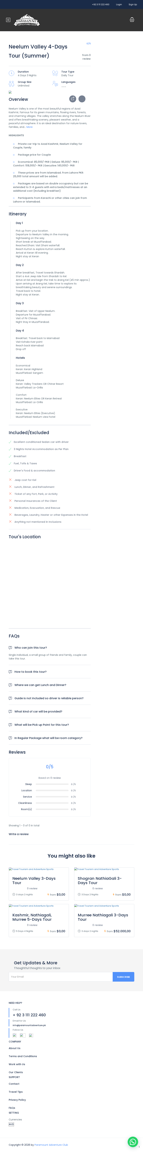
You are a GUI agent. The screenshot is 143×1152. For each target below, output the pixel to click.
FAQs (12, 1108)
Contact (14, 1084)
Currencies (15, 1119)
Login (119, 4)
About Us (14, 1048)
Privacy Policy (17, 1100)
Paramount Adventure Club (51, 1145)
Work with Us (17, 1064)
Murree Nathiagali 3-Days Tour (103, 917)
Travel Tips (16, 1092)
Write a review (19, 834)
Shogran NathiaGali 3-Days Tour (100, 880)
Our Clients (16, 1072)
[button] (133, 1142)
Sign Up (133, 4)
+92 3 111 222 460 (100, 4)
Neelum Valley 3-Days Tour (34, 880)
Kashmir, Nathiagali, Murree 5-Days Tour (32, 917)
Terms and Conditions (23, 1056)
